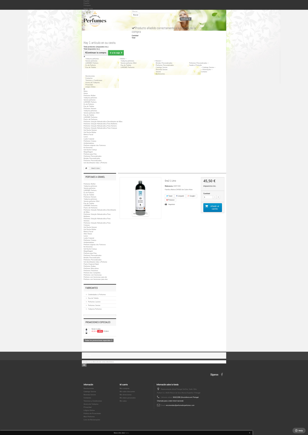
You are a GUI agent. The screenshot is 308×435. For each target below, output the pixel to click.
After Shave (88, 234)
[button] (122, 59)
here (127, 433)
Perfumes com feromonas (93, 275)
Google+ (192, 196)
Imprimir (171, 204)
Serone (158, 72)
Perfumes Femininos (91, 270)
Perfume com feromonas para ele (95, 277)
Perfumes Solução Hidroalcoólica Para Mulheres (100, 124)
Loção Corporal (89, 139)
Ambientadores (89, 143)
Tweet (170, 196)
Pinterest (171, 200)
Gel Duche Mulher (90, 132)
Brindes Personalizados (164, 63)
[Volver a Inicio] (86, 168)
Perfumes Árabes (90, 266)
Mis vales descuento (127, 391)
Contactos (89, 78)
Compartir (180, 196)
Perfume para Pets (90, 154)
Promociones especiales (97, 322)
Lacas (86, 137)
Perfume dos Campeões (92, 273)
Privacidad (89, 85)
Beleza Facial (88, 134)
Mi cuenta (124, 384)
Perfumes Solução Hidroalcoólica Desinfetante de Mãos (103, 121)
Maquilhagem (88, 152)
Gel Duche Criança (90, 150)
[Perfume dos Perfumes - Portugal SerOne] (106, 19)
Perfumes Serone (94, 305)
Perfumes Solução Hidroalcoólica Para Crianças (100, 128)
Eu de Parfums (90, 65)
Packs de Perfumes (90, 119)
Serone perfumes (91, 61)
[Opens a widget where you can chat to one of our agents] (299, 431)
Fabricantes (91, 287)
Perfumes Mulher (90, 95)
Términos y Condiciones (93, 80)
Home (86, 93)
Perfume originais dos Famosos (95, 145)
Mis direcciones (126, 395)
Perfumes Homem (90, 108)
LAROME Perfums (91, 63)
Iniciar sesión (88, 9)
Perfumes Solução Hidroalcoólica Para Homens (100, 126)
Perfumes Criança (90, 141)
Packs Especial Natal (91, 264)
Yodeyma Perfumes (95, 309)
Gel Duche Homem (90, 130)
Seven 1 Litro (96, 329)
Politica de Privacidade (92, 413)
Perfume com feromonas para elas (96, 279)
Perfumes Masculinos (91, 268)
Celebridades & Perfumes (97, 294)
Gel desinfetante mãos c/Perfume (95, 163)
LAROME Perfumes (128, 67)
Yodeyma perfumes (92, 59)
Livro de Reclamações (92, 420)
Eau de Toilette (90, 67)
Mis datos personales (128, 398)
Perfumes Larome (94, 302)
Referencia (169, 186)
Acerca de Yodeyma (92, 82)
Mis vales (123, 401)
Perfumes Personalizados (165, 65)
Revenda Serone (161, 69)
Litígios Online (90, 87)
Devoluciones (90, 76)
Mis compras (124, 388)
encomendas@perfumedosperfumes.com (180, 405)
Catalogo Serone (161, 67)
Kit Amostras (160, 74)
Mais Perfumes (89, 417)
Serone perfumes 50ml (128, 63)
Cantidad (206, 193)
